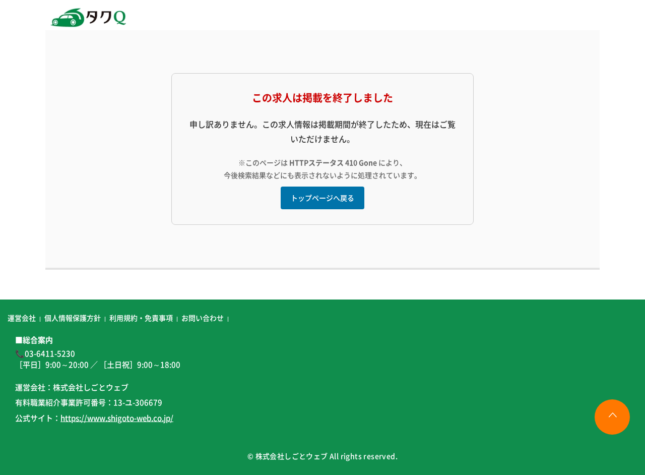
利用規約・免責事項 (141, 318)
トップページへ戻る (322, 198)
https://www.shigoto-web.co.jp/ (116, 417)
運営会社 (22, 318)
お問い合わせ (202, 318)
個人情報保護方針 (72, 318)
